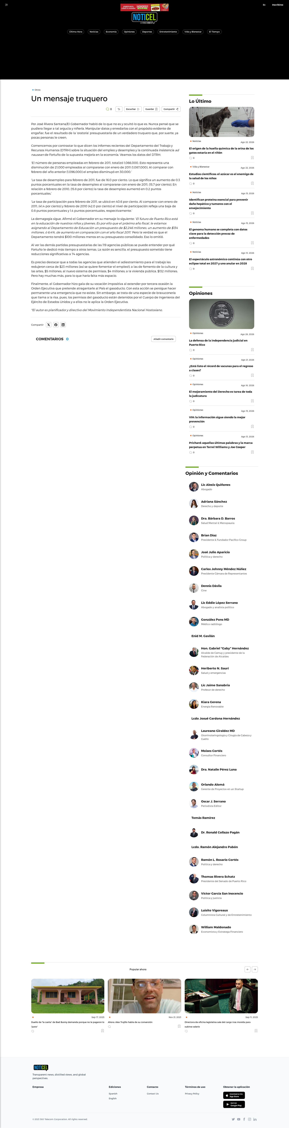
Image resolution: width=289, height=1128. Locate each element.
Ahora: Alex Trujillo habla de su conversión (53, 1022)
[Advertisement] (144, 58)
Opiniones (129, 31)
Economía (111, 31)
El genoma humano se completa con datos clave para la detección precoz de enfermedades (218, 233)
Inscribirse (277, 4)
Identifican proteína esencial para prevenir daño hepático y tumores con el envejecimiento (218, 203)
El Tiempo (214, 31)
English (113, 1098)
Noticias (94, 31)
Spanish (113, 1093)
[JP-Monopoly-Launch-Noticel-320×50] (144, 7)
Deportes (147, 31)
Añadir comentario (164, 339)
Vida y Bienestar (193, 31)
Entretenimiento (168, 31)
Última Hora (75, 31)
